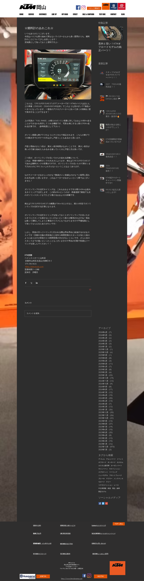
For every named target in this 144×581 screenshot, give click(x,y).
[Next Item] (120, 33)
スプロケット (103, 472)
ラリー (108, 482)
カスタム (120, 462)
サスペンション (114, 469)
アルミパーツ (111, 459)
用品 (113, 488)
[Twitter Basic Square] (103, 503)
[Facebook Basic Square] (99, 503)
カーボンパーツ (116, 466)
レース (116, 485)
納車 (118, 488)
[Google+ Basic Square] (106, 503)
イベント (120, 459)
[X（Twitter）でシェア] (31, 283)
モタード (101, 482)
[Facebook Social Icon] (78, 7)
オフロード (102, 462)
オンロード (112, 462)
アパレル (101, 459)
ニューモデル (103, 475)
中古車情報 (102, 488)
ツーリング (113, 472)
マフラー (109, 479)
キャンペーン (103, 469)
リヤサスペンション (105, 485)
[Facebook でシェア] (26, 283)
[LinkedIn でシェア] (37, 283)
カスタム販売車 (103, 466)
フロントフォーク (115, 475)
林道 (109, 488)
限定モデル (102, 492)
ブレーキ (101, 479)
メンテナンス (118, 479)
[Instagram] (83, 7)
